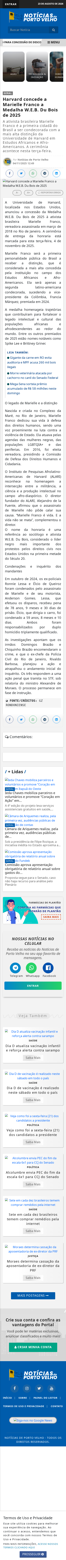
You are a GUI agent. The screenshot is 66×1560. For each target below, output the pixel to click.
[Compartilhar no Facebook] (9, 173)
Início (9, 1397)
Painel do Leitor (47, 1397)
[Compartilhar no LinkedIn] (56, 173)
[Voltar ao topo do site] (60, 858)
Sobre (25, 1397)
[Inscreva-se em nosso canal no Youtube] (51, 1388)
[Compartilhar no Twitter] (21, 173)
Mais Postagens (31, 1295)
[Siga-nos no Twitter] (39, 1388)
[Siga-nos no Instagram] (27, 1388)
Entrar (11, 4)
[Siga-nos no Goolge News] (33, 1420)
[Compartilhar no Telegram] (45, 173)
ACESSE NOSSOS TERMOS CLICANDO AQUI (30, 1545)
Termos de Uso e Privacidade (25, 1406)
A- (17, 192)
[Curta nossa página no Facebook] (14, 1388)
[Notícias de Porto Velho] (33, 16)
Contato (57, 1406)
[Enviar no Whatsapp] (33, 173)
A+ (28, 192)
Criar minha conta (34, 1347)
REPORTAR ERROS (51, 192)
